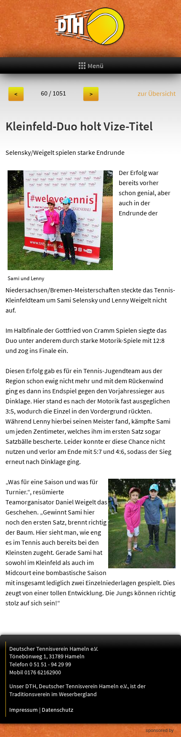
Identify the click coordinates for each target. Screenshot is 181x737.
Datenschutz (57, 709)
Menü (95, 65)
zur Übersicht (157, 93)
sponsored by (160, 730)
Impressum (23, 709)
